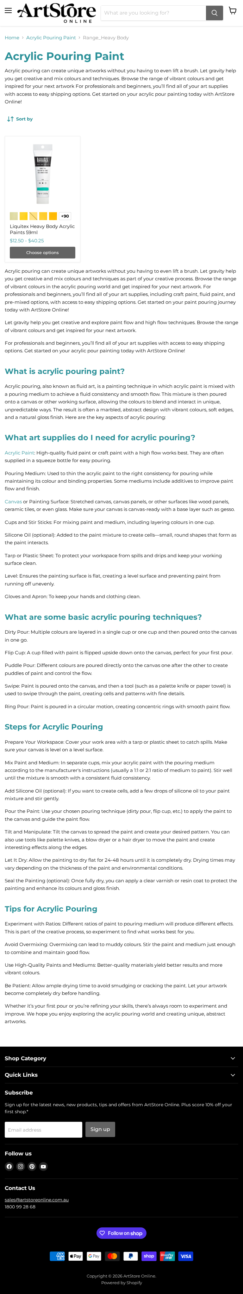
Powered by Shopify (121, 1282)
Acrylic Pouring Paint (51, 37)
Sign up (100, 1129)
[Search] (214, 13)
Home (12, 37)
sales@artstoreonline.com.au (37, 1200)
